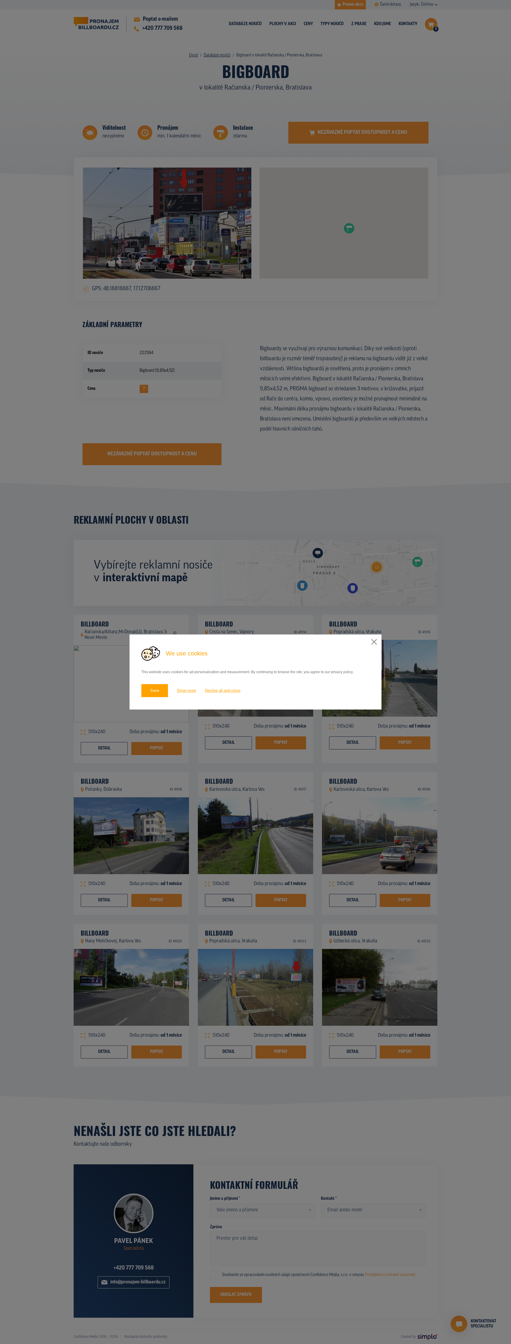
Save (154, 690)
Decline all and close (222, 690)
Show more (186, 690)
